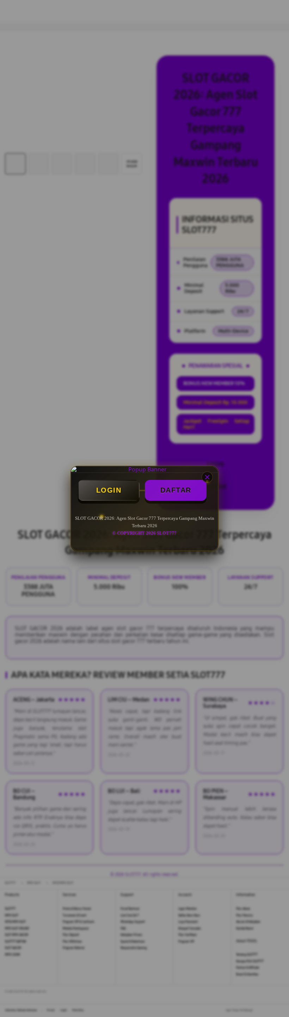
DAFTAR (175, 490)
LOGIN (109, 490)
